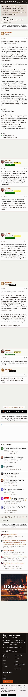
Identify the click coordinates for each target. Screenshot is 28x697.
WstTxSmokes (8, 467)
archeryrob (7, 475)
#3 (26, 196)
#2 (26, 168)
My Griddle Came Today (10, 534)
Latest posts (4, 531)
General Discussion (13, 451)
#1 (26, 38)
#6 (26, 357)
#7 (26, 375)
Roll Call (11, 483)
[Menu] (2, 2)
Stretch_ (6, 483)
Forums (4, 663)
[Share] (25, 38)
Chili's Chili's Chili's (8, 550)
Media (16, 661)
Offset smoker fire (9, 466)
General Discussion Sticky (13, 460)
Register (5, 678)
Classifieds (17, 668)
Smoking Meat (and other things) (20, 665)
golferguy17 (7, 501)
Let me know (15, 12)
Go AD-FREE (8, 681)
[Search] (26, 2)
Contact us (5, 666)
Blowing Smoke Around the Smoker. (12, 554)
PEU (5, 460)
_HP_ (5, 510)
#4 (26, 241)
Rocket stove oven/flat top (11, 473)
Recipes (17, 658)
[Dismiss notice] (25, 7)
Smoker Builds (10, 492)
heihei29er (5, 22)
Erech (5, 451)
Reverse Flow (14, 475)
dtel (5, 492)
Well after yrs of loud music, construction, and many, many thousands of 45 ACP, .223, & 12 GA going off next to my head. (14, 542)
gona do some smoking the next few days (15, 557)
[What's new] (22, 2)
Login (4, 675)
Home (4, 660)
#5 (26, 288)
